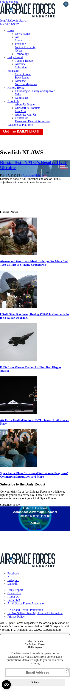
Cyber (18, 50)
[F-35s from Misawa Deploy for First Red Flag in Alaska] (18, 359)
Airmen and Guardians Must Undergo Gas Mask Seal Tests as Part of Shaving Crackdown (34, 263)
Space (18, 40)
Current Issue (23, 74)
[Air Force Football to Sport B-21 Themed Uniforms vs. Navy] (18, 412)
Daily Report (15, 57)
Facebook (13, 573)
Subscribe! (21, 67)
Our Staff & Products (27, 107)
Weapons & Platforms (20, 124)
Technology (22, 53)
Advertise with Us (25, 114)
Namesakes (21, 97)
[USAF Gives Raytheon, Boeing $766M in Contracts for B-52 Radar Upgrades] (18, 307)
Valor (18, 94)
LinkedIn (12, 583)
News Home (22, 33)
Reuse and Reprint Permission (32, 121)
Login (14, 20)
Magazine (13, 70)
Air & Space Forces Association (26, 603)
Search (23, 20)
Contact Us (21, 118)
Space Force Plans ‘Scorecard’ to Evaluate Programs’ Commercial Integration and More (34, 475)
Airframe (20, 64)
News (10, 30)
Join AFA (5, 20)
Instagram (13, 580)
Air (17, 37)
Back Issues (22, 77)
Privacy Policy (16, 616)
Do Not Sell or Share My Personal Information (35, 613)
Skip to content (9, 1)
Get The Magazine (26, 84)
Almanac (20, 80)
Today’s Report (24, 60)
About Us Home (25, 104)
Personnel (21, 43)
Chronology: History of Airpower (35, 91)
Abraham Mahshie (33, 175)
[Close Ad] (67, 670)
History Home (15, 87)
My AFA (5, 23)
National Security (25, 47)
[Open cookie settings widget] (6, 684)
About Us (13, 101)
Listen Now (35, 529)
